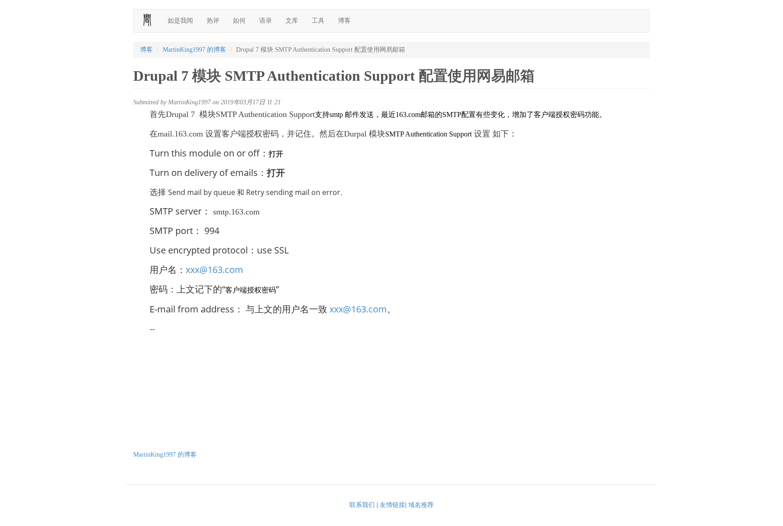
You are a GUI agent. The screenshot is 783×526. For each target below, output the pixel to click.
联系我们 (362, 505)
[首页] (150, 20)
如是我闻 (180, 20)
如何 (239, 20)
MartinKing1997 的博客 (194, 49)
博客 (344, 20)
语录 (265, 20)
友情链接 (392, 505)
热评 (213, 20)
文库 (291, 20)
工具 (318, 20)
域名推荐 (421, 505)
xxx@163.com (214, 269)
